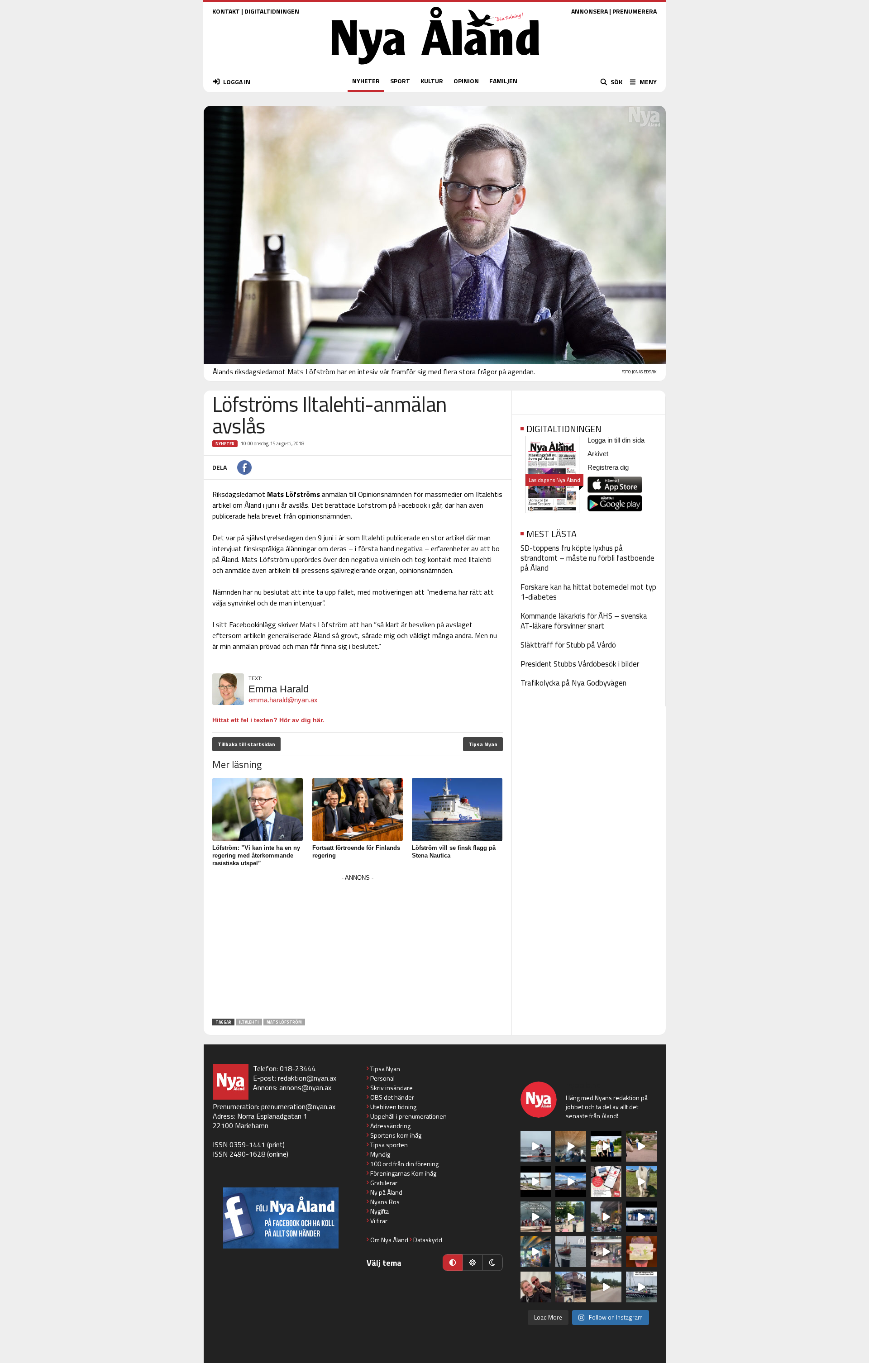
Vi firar (378, 1220)
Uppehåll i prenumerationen (408, 1116)
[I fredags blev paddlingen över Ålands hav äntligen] (535, 1146)
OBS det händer (392, 1097)
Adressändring (390, 1125)
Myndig (380, 1154)
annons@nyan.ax (305, 1087)
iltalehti (249, 1022)
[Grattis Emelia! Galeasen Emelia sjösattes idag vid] (570, 1251)
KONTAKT (226, 11)
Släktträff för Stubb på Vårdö (568, 645)
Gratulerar (383, 1182)
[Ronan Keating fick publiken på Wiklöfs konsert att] (606, 1216)
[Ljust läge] (472, 1262)
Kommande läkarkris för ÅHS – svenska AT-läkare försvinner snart (583, 621)
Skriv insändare (391, 1087)
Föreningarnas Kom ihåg (403, 1173)
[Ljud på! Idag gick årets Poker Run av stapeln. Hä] (641, 1287)
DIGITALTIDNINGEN (271, 11)
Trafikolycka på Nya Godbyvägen (573, 683)
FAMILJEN (503, 81)
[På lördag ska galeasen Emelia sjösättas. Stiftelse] (570, 1287)
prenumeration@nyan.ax (298, 1106)
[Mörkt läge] (492, 1262)
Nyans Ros (385, 1201)
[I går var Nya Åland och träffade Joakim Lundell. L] (535, 1287)
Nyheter (224, 444)
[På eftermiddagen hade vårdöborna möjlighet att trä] (606, 1146)
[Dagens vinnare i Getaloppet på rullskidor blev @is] (606, 1287)
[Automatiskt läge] (453, 1262)
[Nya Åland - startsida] (435, 66)
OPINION (466, 81)
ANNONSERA (589, 11)
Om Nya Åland (389, 1239)
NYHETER (366, 81)
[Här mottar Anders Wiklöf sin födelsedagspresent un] (535, 1251)
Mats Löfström (284, 1022)
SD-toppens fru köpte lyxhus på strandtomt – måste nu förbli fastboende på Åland (587, 558)
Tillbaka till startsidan (246, 744)
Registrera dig (608, 467)
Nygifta (379, 1211)
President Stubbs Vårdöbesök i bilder (579, 664)
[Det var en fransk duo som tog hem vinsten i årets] (535, 1181)
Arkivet (597, 454)
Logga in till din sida (616, 440)
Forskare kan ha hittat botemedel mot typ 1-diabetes (588, 592)
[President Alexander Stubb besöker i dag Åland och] (641, 1146)
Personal (382, 1078)
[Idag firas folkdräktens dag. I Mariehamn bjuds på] (535, 1216)
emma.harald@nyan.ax (283, 700)
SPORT (400, 81)
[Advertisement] (357, 947)
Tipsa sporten (389, 1144)
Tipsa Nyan (482, 744)
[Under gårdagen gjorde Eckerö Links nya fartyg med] (570, 1181)
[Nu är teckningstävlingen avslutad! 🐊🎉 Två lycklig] (641, 1251)
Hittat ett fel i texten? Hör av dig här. (268, 720)
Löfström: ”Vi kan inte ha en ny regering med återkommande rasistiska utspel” (256, 855)
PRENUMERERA (634, 11)
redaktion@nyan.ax (307, 1077)
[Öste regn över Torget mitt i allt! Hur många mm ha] (606, 1251)
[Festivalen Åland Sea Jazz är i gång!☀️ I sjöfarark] (570, 1146)
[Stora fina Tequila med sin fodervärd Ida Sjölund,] (641, 1181)
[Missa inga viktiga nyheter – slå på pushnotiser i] (606, 1181)
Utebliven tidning (393, 1106)
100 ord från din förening (404, 1163)
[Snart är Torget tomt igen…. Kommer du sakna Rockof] (570, 1216)
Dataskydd (427, 1239)
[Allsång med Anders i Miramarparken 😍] (641, 1216)
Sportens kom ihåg (395, 1135)
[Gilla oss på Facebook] (281, 1218)
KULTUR (431, 81)
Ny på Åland (386, 1192)
